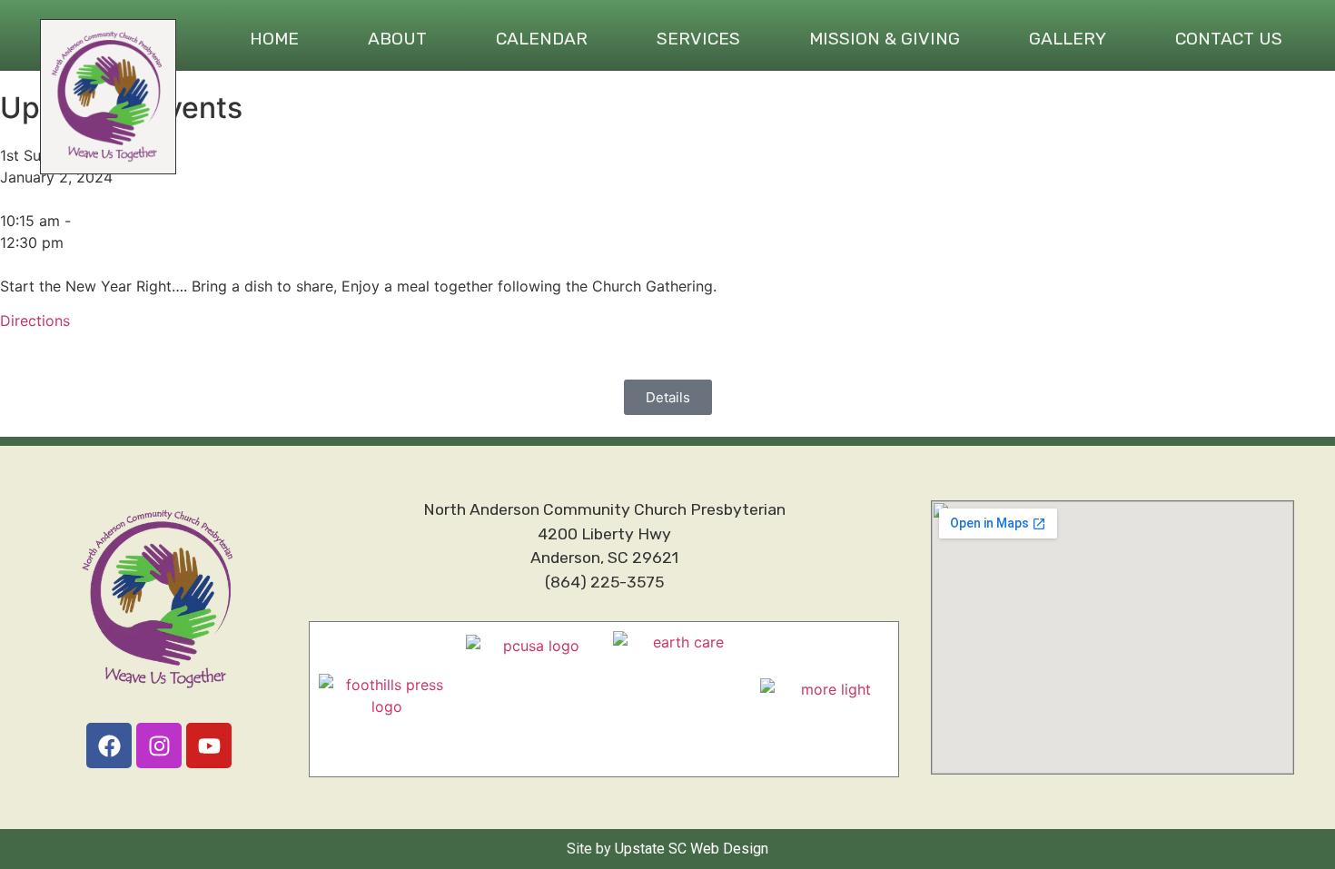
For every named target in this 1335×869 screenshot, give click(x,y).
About (397, 38)
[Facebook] (109, 745)
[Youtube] (209, 745)
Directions (35, 320)
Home (274, 38)
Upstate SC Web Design (691, 848)
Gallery (1067, 38)
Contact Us (1228, 38)
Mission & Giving (884, 38)
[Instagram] (159, 745)
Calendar (542, 38)
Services (698, 38)
